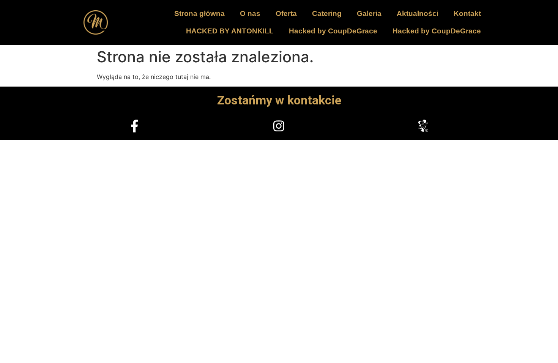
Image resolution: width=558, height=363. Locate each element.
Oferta (286, 13)
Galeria (369, 13)
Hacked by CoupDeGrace (333, 31)
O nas (250, 13)
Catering (327, 13)
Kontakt (467, 13)
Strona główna (199, 13)
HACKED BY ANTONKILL (230, 31)
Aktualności (417, 13)
